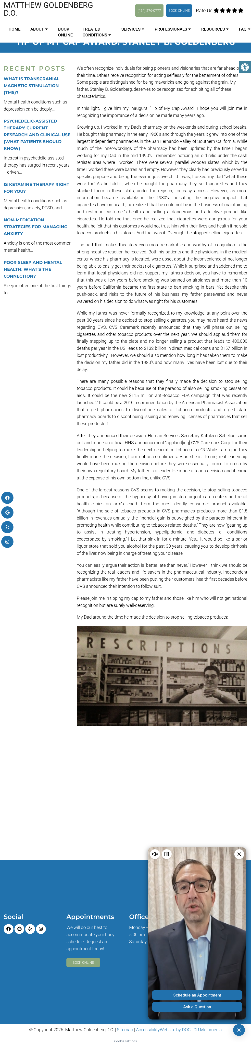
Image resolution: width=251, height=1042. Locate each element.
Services (130, 29)
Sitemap (125, 1029)
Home (15, 29)
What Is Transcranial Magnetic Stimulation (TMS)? (31, 85)
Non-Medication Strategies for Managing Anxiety (35, 226)
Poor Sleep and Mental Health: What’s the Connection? (33, 269)
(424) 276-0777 (149, 10)
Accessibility (148, 1029)
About (37, 29)
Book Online (179, 10)
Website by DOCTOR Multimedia (191, 1029)
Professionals (171, 29)
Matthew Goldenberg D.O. (48, 9)
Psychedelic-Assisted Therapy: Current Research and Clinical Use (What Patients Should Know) (37, 135)
